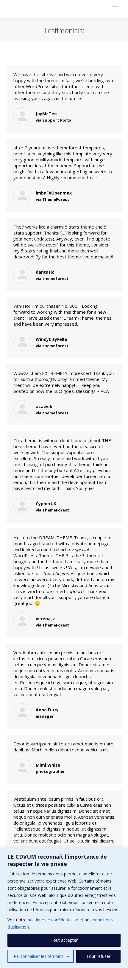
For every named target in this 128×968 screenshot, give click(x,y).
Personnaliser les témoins (38, 956)
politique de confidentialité (53, 920)
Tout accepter (64, 940)
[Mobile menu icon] (115, 9)
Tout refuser (98, 956)
